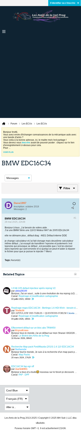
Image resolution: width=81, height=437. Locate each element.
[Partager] (72, 208)
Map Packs (24, 354)
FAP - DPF (24, 374)
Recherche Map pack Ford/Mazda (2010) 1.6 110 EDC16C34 (42, 346)
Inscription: (19, 206)
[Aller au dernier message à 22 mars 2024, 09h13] (32, 357)
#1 (75, 218)
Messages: (19, 209)
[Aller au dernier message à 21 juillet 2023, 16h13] (32, 298)
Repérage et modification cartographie (38, 296)
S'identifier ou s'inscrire (62, 3)
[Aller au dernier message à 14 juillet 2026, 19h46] (32, 318)
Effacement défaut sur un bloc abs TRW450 (33, 327)
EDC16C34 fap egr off (22, 366)
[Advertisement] (40, 77)
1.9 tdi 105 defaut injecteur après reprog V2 (33, 288)
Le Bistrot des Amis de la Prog (34, 335)
